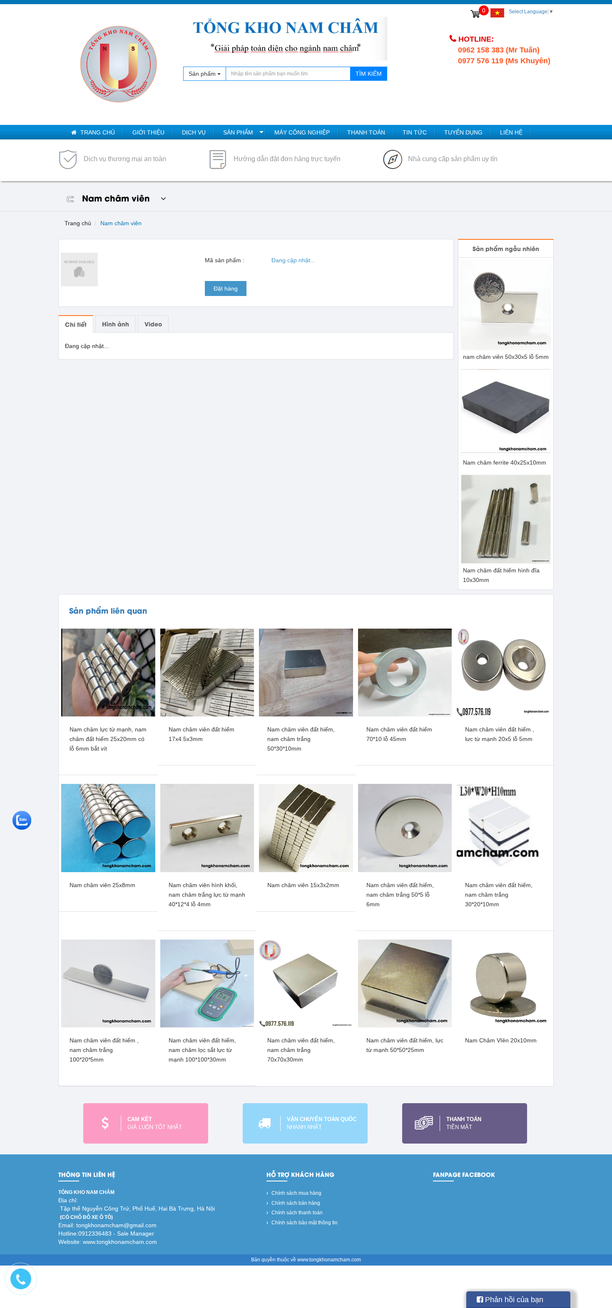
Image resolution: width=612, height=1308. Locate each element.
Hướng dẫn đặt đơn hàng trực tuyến (286, 158)
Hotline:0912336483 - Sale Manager (106, 1233)
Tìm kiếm (369, 73)
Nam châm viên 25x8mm (102, 885)
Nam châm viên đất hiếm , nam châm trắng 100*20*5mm (104, 1050)
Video (153, 323)
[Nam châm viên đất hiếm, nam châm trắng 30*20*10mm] (504, 828)
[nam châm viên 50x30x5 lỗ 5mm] (506, 305)
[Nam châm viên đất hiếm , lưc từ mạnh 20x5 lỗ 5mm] (504, 672)
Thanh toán (366, 132)
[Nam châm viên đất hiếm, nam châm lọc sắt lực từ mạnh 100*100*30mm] (207, 983)
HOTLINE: (476, 39)
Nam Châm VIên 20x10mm (501, 1040)
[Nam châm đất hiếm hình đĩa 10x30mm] (506, 519)
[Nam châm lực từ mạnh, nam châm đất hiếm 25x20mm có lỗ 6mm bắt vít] (108, 672)
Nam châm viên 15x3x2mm (303, 885)
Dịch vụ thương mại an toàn (124, 158)
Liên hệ (511, 132)
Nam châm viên (121, 223)
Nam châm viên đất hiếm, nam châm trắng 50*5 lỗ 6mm (400, 895)
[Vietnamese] (497, 12)
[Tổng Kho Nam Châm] (118, 64)
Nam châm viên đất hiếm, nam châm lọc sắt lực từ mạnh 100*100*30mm (202, 1050)
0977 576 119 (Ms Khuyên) (504, 61)
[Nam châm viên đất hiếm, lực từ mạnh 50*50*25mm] (405, 983)
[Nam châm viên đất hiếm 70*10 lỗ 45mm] (405, 672)
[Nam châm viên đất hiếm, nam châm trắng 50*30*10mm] (306, 672)
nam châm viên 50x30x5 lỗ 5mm (506, 356)
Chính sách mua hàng (295, 1193)
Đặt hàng (226, 288)
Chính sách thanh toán (296, 1213)
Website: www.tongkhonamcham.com (107, 1241)
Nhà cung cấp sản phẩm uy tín (452, 158)
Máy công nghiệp (302, 132)
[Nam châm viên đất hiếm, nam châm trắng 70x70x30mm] (306, 983)
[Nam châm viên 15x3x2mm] (306, 828)
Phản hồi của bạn (513, 1300)
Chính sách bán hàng (295, 1203)
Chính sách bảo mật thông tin (304, 1223)
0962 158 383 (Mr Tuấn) (499, 50)
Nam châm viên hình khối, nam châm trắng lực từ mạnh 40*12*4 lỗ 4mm (207, 895)
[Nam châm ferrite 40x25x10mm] (506, 412)
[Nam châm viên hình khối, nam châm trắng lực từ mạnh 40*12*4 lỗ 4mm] (207, 828)
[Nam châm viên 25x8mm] (108, 828)
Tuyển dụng (463, 132)
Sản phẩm (238, 132)
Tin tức (415, 132)
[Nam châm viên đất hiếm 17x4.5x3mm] (207, 672)
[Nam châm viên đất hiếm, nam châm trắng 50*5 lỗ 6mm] (405, 828)
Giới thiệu (148, 132)
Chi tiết (76, 324)
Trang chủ (97, 132)
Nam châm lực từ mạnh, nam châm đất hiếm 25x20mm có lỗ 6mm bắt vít (108, 739)
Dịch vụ (194, 132)
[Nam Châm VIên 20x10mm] (504, 983)
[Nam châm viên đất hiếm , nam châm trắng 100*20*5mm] (108, 983)
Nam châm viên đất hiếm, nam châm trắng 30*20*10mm (498, 895)
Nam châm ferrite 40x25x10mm (504, 462)
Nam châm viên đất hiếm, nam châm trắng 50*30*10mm (301, 739)
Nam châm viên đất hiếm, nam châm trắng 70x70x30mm (301, 1050)
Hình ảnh (115, 323)
